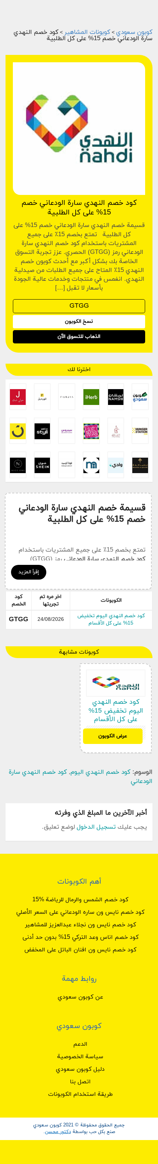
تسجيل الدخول (96, 827)
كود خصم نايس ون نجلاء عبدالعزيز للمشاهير (80, 925)
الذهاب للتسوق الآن (79, 336)
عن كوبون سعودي (80, 997)
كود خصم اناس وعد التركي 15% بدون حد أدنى (80, 937)
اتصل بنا (80, 1082)
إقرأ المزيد (28, 572)
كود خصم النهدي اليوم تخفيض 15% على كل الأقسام (111, 619)
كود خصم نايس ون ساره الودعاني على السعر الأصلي (80, 912)
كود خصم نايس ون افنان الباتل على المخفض (80, 950)
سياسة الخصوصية (80, 1057)
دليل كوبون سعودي (80, 1069)
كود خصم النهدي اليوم (100, 772)
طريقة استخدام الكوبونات (80, 1094)
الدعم (80, 1044)
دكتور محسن (58, 1132)
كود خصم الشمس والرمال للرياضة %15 (80, 900)
